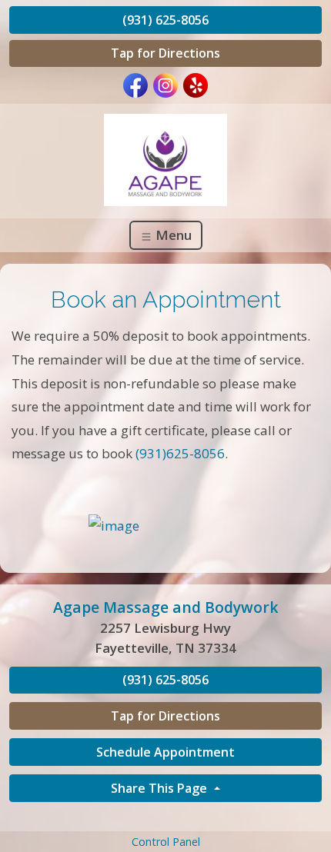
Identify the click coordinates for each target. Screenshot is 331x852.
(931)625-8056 (180, 453)
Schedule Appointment (165, 752)
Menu (172, 235)
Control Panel (166, 841)
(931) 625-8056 (165, 20)
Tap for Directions (165, 53)
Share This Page (160, 788)
